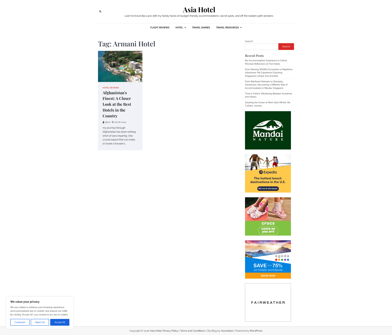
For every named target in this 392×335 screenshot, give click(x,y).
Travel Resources (227, 27)
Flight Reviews (159, 27)
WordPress (256, 330)
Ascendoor (227, 330)
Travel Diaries (201, 27)
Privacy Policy (170, 330)
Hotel (179, 27)
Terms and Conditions (192, 330)
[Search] (100, 11)
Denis (107, 122)
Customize (20, 322)
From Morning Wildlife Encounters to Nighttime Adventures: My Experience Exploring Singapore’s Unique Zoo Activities (268, 72)
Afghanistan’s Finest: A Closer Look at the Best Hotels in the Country (117, 104)
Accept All (60, 322)
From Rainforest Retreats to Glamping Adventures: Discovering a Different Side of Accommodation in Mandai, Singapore (266, 84)
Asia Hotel (199, 9)
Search (249, 41)
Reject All (40, 322)
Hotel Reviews (111, 88)
